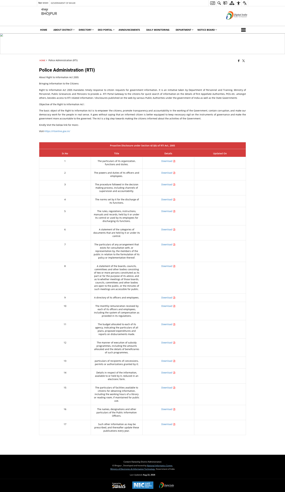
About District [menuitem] (62, 29)
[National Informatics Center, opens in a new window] (143, 485)
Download (167, 161)
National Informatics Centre (159, 465)
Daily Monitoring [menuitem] (157, 29)
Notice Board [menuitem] (206, 29)
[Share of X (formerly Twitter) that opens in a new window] (243, 60)
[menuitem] (212, 3)
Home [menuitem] (43, 29)
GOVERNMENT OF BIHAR (63, 2)
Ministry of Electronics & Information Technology (132, 469)
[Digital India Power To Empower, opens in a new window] (167, 485)
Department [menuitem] (183, 29)
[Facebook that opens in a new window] (239, 60)
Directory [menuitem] (85, 29)
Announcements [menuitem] (129, 29)
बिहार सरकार (43, 2)
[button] (244, 29)
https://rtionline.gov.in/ (57, 131)
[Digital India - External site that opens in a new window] (232, 22)
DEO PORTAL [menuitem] (105, 29)
